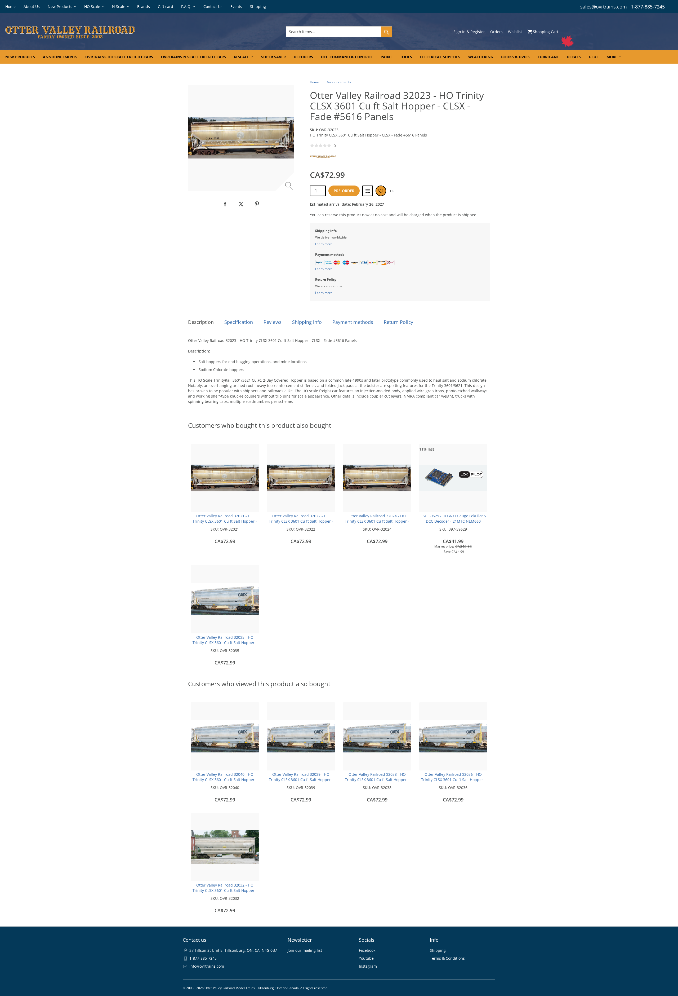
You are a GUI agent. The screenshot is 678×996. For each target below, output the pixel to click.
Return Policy (398, 322)
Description (201, 322)
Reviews (273, 322)
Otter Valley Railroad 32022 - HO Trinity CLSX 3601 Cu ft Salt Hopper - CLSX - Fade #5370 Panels (301, 521)
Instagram (368, 966)
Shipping (438, 950)
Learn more (323, 244)
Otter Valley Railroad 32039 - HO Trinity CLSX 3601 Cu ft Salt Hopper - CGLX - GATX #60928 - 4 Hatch (301, 779)
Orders (496, 31)
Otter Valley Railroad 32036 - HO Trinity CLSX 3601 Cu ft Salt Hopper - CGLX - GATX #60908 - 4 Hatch (453, 779)
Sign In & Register (469, 31)
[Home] (115, 32)
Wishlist (515, 31)
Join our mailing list (305, 950)
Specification (238, 322)
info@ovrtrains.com (206, 966)
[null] (225, 204)
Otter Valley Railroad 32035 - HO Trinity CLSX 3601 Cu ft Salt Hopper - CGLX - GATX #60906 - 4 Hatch (225, 642)
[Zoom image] (289, 186)
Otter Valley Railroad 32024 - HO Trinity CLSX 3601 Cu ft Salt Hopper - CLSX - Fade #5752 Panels (377, 521)
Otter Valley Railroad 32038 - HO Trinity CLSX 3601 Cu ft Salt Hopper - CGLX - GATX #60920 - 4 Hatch (377, 779)
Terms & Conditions (447, 958)
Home (314, 82)
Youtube (366, 958)
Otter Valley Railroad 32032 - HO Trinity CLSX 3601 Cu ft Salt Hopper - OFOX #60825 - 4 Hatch (225, 890)
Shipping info (307, 322)
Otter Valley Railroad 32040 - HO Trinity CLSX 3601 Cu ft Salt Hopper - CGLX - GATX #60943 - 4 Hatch (225, 779)
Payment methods (352, 322)
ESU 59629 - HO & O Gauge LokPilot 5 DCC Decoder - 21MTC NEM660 (453, 518)
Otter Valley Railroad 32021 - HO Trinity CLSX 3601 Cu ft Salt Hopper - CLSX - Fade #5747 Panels (225, 521)
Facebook (367, 950)
